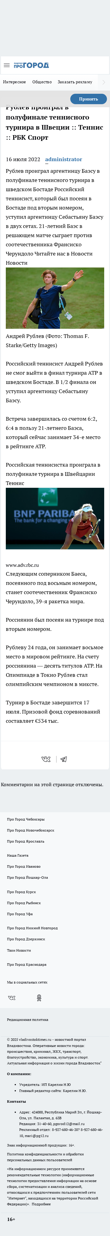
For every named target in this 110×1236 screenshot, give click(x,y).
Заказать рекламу (75, 82)
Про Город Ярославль (25, 841)
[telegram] (66, 759)
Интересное (14, 82)
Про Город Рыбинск (24, 902)
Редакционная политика (27, 1019)
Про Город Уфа (20, 914)
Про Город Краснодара (26, 964)
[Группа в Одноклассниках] (39, 998)
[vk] (46, 759)
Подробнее (41, 1204)
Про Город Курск (21, 891)
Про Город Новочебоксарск (30, 830)
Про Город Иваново (24, 866)
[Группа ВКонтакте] (11, 998)
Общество (42, 82)
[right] (104, 82)
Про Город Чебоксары (26, 819)
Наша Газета (17, 855)
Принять (88, 99)
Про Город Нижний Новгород (32, 928)
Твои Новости (19, 950)
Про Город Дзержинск (26, 939)
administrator (63, 159)
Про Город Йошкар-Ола (27, 877)
